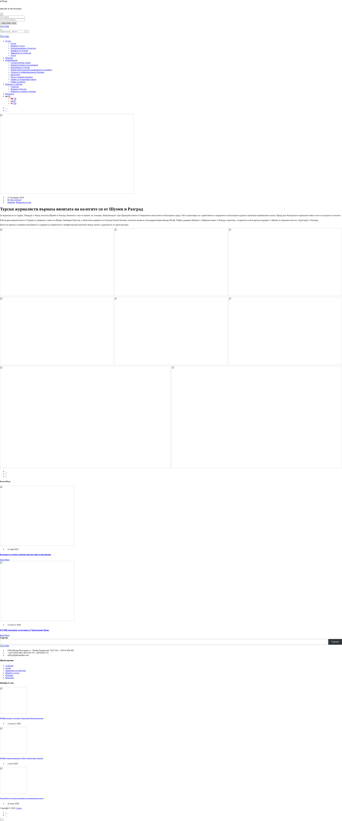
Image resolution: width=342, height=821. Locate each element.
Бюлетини (15, 74)
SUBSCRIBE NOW (8, 23)
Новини (11, 202)
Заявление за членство (21, 53)
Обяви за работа (18, 82)
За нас (8, 41)
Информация (11, 60)
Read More (4, 560)
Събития (15, 86)
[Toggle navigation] (1, 29)
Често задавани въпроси (22, 77)
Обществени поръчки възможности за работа (31, 70)
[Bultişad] (4, 26)
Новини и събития (13, 84)
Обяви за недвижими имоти (23, 79)
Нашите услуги (18, 46)
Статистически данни (21, 62)
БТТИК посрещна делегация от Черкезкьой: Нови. (24, 630)
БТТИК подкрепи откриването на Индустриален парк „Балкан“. (22, 758)
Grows (19, 808)
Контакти (9, 94)
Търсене (4, 638)
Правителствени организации (24, 65)
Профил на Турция (19, 50)
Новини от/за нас (18, 89)
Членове (9, 58)
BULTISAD (16, 200)
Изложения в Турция (20, 67)
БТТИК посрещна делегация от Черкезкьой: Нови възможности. (21, 718)
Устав (13, 55)
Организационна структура (23, 48)
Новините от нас (23, 202)
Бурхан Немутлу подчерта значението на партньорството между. (22, 798)
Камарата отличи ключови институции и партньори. (25, 554)
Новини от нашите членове (23, 91)
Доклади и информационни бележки (27, 72)
